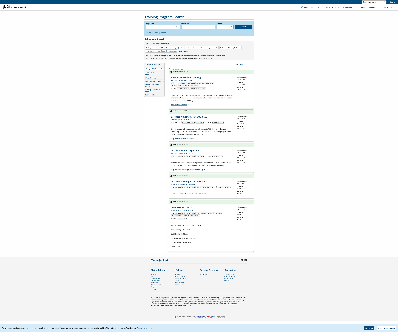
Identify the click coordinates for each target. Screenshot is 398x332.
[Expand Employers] (355, 7)
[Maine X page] (245, 260)
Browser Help (155, 282)
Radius (219, 23)
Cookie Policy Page (144, 328)
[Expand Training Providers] (378, 7)
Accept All (369, 328)
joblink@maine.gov (230, 276)
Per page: (239, 64)
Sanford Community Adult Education (182, 210)
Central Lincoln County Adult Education (183, 184)
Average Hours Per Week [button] (152, 91)
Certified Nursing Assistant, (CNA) (189, 116)
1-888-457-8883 (229, 274)
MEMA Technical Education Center (181, 80)
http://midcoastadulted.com (181, 138)
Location (185, 23)
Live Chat (227, 280)
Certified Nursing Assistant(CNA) (188, 181)
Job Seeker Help (156, 278)
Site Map (153, 289)
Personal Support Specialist (185, 150)
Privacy (177, 274)
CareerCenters (229, 278)
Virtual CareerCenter (312, 7)
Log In (392, 2)
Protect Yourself (156, 285)
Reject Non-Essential (386, 328)
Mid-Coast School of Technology (181, 119)
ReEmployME (204, 274)
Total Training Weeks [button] (151, 74)
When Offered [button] (150, 78)
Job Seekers (331, 7)
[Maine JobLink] (15, 7)
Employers (347, 7)
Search (243, 27)
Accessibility (179, 280)
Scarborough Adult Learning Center (182, 153)
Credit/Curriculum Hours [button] (152, 85)
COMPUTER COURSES (182, 207)
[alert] (211, 72)
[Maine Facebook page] (241, 260)
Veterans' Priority (180, 278)
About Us (154, 274)
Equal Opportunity (181, 276)
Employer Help (155, 280)
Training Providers (367, 7)
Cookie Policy (179, 282)
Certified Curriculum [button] (153, 81)
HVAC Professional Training (186, 77)
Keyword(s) (150, 23)
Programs (154, 287)
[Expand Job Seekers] (338, 7)
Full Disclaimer (232, 304)
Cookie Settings (180, 285)
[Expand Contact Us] (395, 7)
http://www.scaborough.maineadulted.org (187, 169)
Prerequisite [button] (150, 95)
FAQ (152, 276)
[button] (157, 33)
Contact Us (387, 7)
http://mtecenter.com (179, 105)
